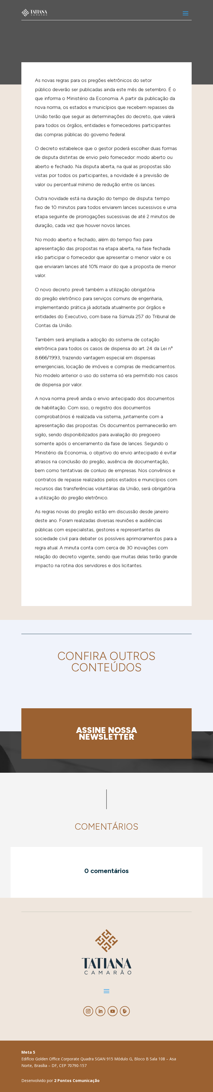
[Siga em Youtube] (113, 1011)
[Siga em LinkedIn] (100, 1011)
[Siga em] (125, 1011)
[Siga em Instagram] (88, 1011)
